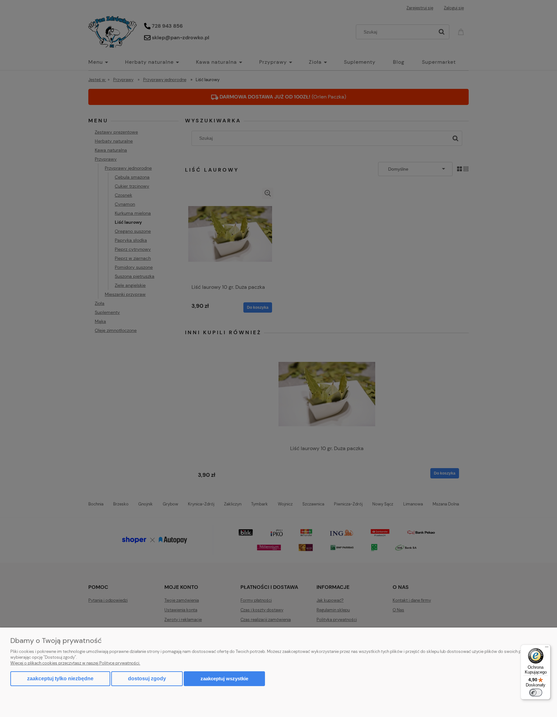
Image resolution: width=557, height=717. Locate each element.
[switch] (535, 692)
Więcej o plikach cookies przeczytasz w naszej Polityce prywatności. (75, 663)
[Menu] (547, 648)
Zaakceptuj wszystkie (224, 678)
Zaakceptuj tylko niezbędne (60, 678)
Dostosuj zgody (147, 678)
